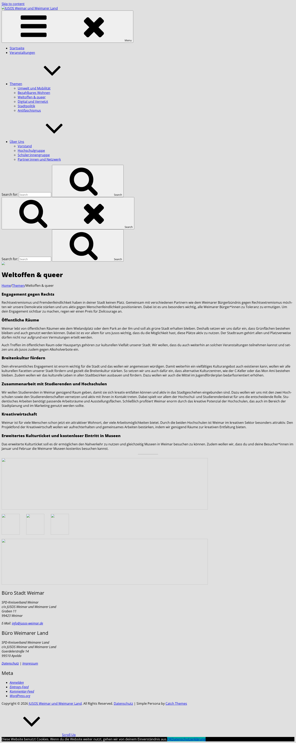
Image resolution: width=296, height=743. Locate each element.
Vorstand (25, 146)
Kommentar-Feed (22, 691)
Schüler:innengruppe (34, 155)
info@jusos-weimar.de (27, 623)
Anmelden (17, 682)
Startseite (17, 48)
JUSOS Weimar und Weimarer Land (55, 703)
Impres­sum (30, 663)
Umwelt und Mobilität (34, 88)
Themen (16, 84)
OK (169, 739)
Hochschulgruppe (31, 150)
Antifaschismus (29, 110)
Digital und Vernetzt (33, 101)
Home (6, 285)
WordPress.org (20, 696)
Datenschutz (123, 703)
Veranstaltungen (22, 52)
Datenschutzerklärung (189, 739)
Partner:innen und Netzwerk (39, 159)
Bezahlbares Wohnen (34, 92)
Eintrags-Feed (19, 687)
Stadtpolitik (26, 106)
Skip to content (13, 4)
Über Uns (17, 141)
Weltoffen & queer (32, 97)
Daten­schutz (10, 663)
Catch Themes (176, 703)
